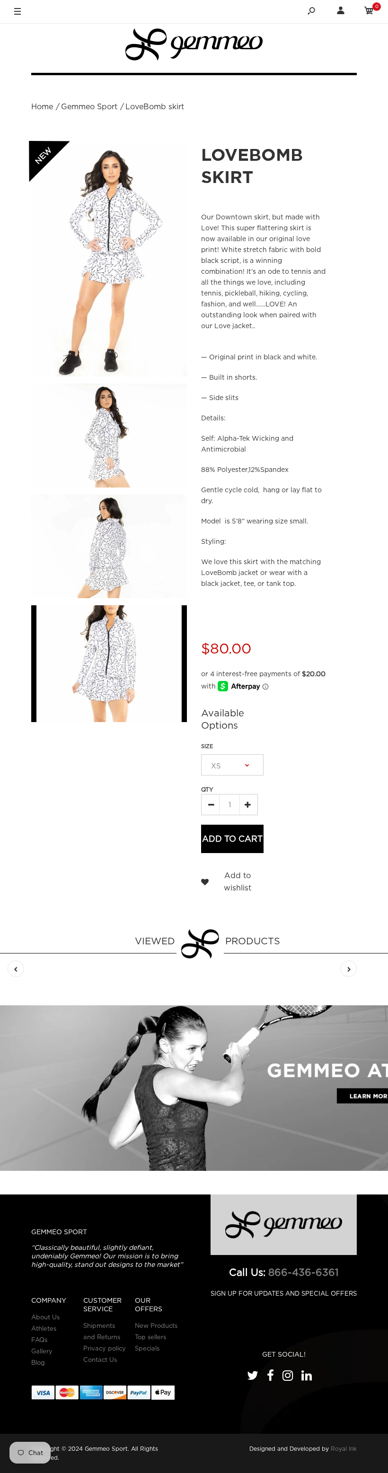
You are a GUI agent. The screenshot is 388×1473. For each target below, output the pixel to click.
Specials (147, 1348)
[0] (369, 12)
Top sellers (150, 1337)
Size (207, 746)
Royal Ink (344, 1449)
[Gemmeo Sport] (194, 46)
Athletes (43, 1328)
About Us (45, 1317)
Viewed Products (207, 941)
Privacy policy (104, 1348)
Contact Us (100, 1359)
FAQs (39, 1339)
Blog (38, 1362)
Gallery (42, 1351)
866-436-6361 (303, 1272)
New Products (156, 1325)
